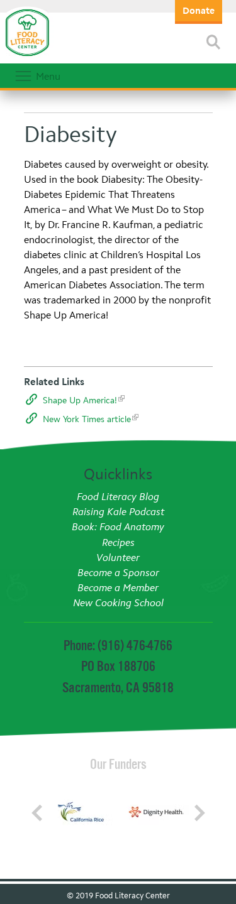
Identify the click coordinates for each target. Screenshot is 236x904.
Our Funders (118, 763)
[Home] (27, 57)
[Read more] (213, 42)
